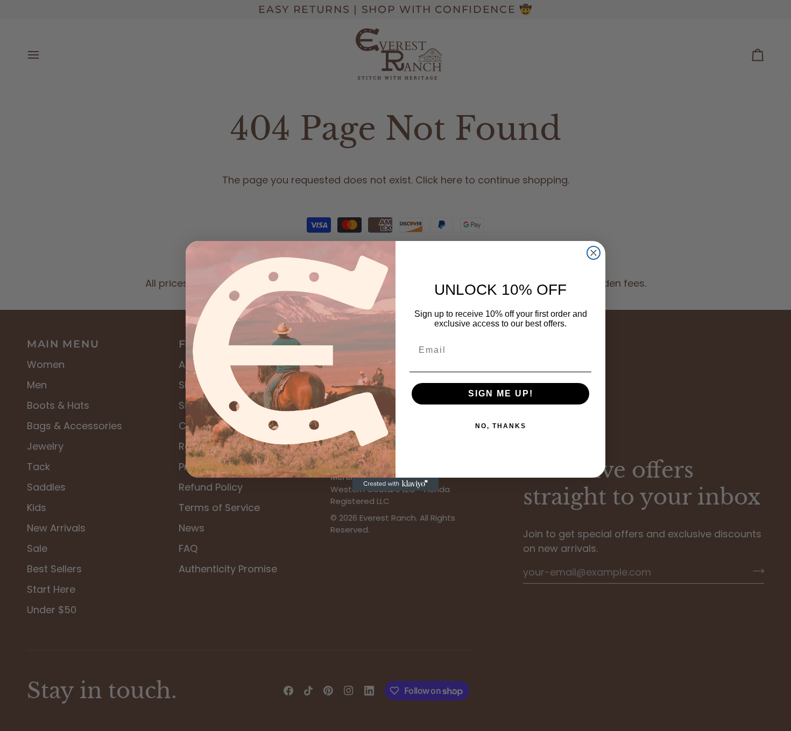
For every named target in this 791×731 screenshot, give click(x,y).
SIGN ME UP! (500, 393)
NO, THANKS (500, 426)
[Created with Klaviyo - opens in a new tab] (395, 484)
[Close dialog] (593, 252)
